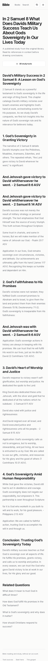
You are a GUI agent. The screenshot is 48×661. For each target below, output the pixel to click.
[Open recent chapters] (36, 4)
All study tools (25, 64)
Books (17, 5)
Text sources (8, 660)
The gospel (31, 660)
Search (26, 5)
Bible (5, 4)
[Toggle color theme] (43, 4)
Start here (20, 660)
